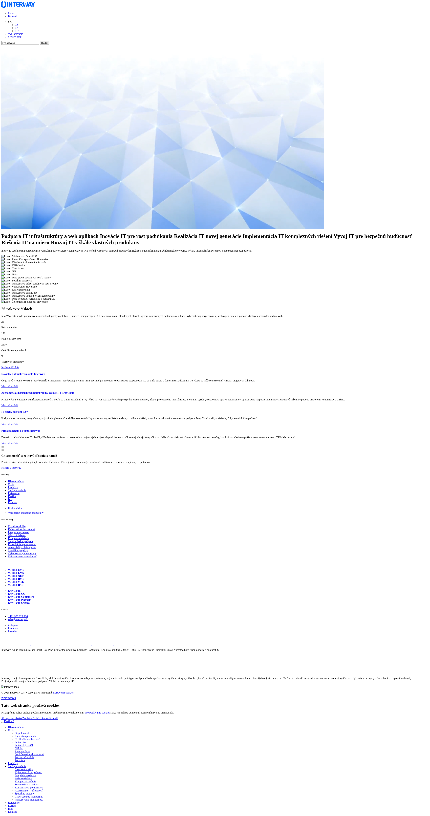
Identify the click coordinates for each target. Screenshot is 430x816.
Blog (10, 499)
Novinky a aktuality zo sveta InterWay (23, 374)
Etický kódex (15, 508)
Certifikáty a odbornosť (27, 739)
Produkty (13, 487)
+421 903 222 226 (18, 616)
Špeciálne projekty (18, 550)
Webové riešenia (17, 535)
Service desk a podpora (20, 541)
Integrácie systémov (18, 532)
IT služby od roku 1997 (14, 411)
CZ (16, 24)
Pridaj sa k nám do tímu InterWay (20, 430)
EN (16, 27)
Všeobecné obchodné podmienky (26, 512)
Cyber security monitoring (22, 553)
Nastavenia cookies (63, 692)
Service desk (15, 36)
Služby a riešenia (17, 490)
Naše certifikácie (10, 367)
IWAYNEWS (8, 698)
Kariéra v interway (11, 467)
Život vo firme (22, 751)
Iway (14, 590)
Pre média (20, 760)
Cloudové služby (17, 526)
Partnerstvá (21, 742)
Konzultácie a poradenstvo (22, 544)
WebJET (16, 569)
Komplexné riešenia (18, 538)
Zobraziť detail (50, 718)
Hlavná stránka (16, 481)
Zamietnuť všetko (32, 718)
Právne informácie (24, 757)
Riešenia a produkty (25, 736)
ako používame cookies (97, 712)
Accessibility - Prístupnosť (22, 547)
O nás (11, 484)
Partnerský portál (24, 745)
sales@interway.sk (18, 619)
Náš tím (19, 748)
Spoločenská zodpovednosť (29, 754)
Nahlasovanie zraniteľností (22, 556)
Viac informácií (9, 386)
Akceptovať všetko (11, 718)
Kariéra (12, 496)
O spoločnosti (22, 733)
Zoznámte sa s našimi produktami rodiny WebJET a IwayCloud (37, 392)
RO (17, 30)
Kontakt (12, 16)
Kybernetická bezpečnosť (21, 529)
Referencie (13, 493)
